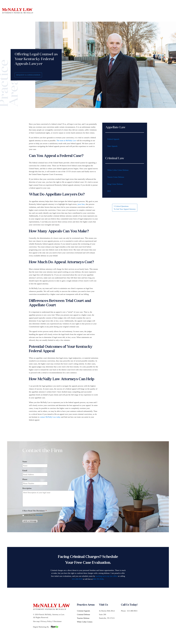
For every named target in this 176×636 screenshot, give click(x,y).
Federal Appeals (113, 139)
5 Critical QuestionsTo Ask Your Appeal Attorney (125, 207)
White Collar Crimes (84, 622)
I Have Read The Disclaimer (34, 511)
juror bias (81, 204)
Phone (24, 479)
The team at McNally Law (66, 141)
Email (24, 470)
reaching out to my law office (106, 576)
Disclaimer (39, 515)
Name (24, 462)
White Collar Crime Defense (118, 170)
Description (26, 488)
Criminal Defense (83, 614)
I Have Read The (33, 515)
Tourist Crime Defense (115, 177)
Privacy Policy (46, 621)
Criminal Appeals (83, 611)
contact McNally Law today (50, 417)
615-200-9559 (77, 579)
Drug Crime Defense (115, 184)
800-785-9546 (98, 579)
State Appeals (112, 146)
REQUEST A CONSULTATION (28, 75)
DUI (109, 191)
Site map (36, 621)
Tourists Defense (83, 618)
